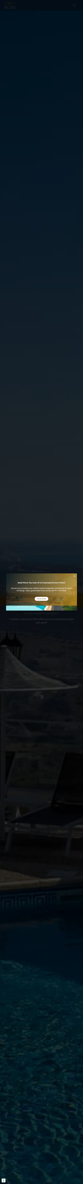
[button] (74, 576)
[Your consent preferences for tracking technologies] (3, 1180)
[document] (41, 592)
